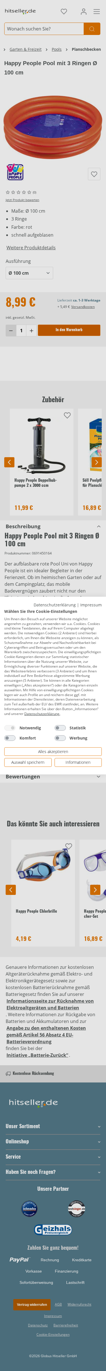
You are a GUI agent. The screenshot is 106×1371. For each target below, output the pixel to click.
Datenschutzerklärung (55, 604)
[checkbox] (10, 727)
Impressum (91, 604)
